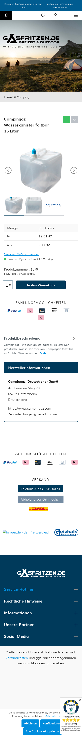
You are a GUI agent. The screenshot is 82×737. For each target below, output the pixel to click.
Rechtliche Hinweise (23, 601)
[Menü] (76, 15)
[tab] (40, 345)
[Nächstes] (73, 170)
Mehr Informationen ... (57, 716)
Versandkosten (16, 657)
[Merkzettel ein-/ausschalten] (74, 119)
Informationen (18, 613)
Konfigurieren (52, 723)
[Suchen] (6, 15)
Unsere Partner (19, 624)
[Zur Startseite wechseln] (41, 573)
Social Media (16, 636)
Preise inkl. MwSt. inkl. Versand (21, 254)
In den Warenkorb (41, 285)
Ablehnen (30, 723)
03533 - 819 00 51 (47, 488)
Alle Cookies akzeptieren (42, 731)
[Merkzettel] (43, 15)
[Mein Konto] (55, 15)
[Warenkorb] (66, 14)
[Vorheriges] (8, 170)
